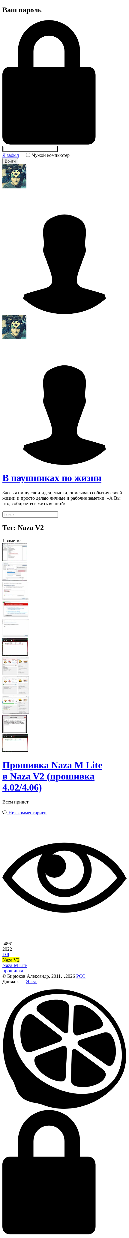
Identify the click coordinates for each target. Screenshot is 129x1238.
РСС (81, 976)
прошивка (12, 970)
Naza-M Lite (14, 965)
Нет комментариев (26, 812)
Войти (10, 161)
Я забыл (10, 155)
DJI (5, 954)
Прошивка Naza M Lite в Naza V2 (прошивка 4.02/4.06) (52, 776)
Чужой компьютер (50, 155)
